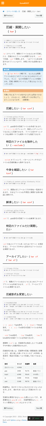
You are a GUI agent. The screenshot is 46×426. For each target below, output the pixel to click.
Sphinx (13, 420)
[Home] (3, 11)
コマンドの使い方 (13, 11)
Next (38, 15)
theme (24, 420)
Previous (9, 15)
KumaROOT (24, 3)
